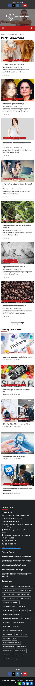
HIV (30, 610)
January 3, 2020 (17, 308)
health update (22, 352)
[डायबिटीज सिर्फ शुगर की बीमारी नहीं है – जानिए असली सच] (17, 376)
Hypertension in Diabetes (9, 259)
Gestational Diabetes (20, 138)
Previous (14, 324)
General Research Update (10, 602)
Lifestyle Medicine (8, 59)
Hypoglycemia (25, 618)
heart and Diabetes (20, 610)
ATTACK (5, 586)
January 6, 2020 (17, 269)
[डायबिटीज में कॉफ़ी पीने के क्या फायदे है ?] (17, 292)
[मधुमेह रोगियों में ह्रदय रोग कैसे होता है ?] (17, 253)
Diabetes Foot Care (26, 590)
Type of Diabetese (20, 650)
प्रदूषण (16, 659)
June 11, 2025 (17, 493)
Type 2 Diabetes (7, 650)
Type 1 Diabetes (18, 98)
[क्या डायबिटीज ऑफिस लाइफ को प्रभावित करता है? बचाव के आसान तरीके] (17, 475)
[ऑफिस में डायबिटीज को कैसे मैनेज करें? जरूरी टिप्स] (17, 410)
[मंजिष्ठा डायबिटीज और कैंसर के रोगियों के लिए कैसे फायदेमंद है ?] (17, 212)
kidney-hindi (6, 622)
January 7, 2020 (17, 230)
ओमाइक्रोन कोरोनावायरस (8, 659)
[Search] (31, 28)
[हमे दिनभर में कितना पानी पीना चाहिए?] (17, 51)
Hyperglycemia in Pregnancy (11, 614)
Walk (17, 655)
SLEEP (14, 638)
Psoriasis (24, 634)
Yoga (23, 655)
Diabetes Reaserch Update (10, 352)
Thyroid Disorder (8, 646)
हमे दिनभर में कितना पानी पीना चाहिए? (13, 64)
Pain (17, 634)
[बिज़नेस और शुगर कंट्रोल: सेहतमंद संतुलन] (17, 443)
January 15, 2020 (18, 67)
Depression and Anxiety (10, 590)
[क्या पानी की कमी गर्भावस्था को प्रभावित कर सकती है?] (17, 129)
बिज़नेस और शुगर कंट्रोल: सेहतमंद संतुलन (14, 456)
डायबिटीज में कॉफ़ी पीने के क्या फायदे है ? (14, 306)
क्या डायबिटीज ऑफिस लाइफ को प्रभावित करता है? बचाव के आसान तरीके (16, 575)
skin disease (6, 638)
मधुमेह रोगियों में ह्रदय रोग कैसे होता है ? (14, 267)
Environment (25, 598)
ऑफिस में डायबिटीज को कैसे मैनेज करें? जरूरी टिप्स (16, 424)
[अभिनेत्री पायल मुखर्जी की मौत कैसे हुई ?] (17, 90)
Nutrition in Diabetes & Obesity (11, 301)
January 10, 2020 (18, 147)
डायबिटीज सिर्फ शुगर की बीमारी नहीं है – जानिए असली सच (16, 561)
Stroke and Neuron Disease (21, 59)
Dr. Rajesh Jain (7, 67)
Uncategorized (8, 655)
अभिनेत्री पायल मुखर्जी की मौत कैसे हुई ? (14, 104)
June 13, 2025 (17, 394)
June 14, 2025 (17, 359)
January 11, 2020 (18, 106)
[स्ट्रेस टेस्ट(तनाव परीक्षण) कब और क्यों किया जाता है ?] (17, 171)
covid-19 (13, 586)
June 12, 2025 (17, 426)
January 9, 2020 (17, 189)
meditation (6, 179)
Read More (6, 75)
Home (17, 670)
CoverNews (29, 680)
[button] (3, 28)
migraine (15, 626)
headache (22, 606)
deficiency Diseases (24, 586)
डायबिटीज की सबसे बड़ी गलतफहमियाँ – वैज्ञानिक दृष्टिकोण (17, 357)
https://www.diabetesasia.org (11, 548)
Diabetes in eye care (9, 594)
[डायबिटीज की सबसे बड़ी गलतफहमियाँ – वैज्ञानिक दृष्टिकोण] (17, 344)
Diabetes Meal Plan (8, 138)
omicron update (8, 634)
